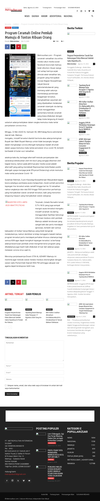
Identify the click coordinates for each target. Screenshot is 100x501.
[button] (92, 16)
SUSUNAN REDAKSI (74, 7)
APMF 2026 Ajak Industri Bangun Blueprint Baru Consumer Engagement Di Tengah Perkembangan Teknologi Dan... (86, 308)
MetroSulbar (14, 41)
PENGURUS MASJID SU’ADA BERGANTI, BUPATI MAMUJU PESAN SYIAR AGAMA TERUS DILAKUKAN (55, 471)
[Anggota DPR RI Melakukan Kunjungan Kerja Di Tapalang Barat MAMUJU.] (72, 125)
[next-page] (10, 327)
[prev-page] (6, 327)
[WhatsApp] (24, 46)
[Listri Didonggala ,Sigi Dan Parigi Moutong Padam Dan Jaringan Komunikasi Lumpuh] (41, 436)
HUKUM (44, 16)
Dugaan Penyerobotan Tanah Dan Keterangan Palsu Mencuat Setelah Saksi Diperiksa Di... (80, 58)
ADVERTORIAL (56, 16)
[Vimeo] (89, 11)
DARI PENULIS (33, 294)
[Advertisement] (50, 416)
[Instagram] (81, 11)
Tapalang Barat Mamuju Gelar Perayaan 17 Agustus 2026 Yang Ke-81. (86, 88)
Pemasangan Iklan (60, 7)
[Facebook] (77, 11)
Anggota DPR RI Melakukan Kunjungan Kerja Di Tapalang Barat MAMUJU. (87, 126)
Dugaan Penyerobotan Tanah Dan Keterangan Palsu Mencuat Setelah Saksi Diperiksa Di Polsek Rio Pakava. (14, 317)
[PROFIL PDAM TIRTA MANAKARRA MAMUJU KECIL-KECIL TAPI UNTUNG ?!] (41, 452)
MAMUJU (15, 28)
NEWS (27, 16)
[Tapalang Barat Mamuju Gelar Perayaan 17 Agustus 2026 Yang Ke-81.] (34, 304)
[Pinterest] (18, 46)
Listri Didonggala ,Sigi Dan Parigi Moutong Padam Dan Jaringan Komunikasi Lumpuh (56, 437)
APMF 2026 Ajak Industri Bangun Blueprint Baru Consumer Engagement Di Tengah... (85, 144)
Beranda (8, 24)
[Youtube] (93, 11)
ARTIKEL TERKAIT (14, 294)
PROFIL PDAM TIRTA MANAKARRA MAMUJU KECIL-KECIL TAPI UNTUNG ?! (56, 453)
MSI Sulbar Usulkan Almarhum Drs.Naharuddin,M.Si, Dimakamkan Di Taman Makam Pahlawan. (54, 317)
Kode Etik (44, 494)
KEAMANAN (51, 443)
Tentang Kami (47, 7)
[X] (85, 11)
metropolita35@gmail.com (15, 474)
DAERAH (35, 16)
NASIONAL (68, 16)
